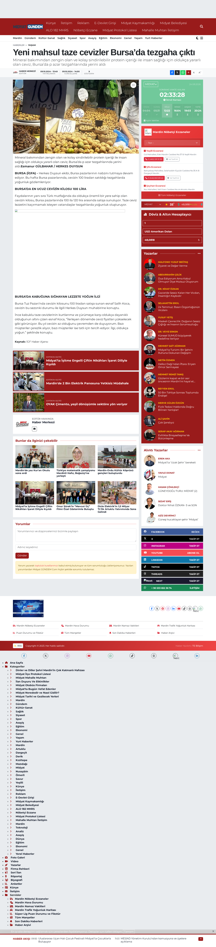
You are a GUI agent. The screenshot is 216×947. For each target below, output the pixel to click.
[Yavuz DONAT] (150, 474)
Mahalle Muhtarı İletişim (160, 30)
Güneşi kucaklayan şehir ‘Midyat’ (178, 519)
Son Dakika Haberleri (123, 633)
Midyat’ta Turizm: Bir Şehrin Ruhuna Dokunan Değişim (175, 351)
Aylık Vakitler (152, 120)
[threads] (153, 655)
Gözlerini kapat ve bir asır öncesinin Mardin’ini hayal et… (176, 380)
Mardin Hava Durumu (77, 625)
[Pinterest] (162, 608)
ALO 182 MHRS (57, 30)
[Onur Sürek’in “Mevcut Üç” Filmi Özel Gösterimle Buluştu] (76, 492)
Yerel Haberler (24, 853)
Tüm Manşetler (73, 633)
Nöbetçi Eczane (85, 30)
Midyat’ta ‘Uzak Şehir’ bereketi (177, 462)
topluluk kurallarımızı (47, 565)
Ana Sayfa (16, 662)
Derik (19, 756)
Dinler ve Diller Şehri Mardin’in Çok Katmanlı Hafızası (50, 670)
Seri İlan (15, 872)
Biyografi (16, 880)
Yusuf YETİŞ (165, 317)
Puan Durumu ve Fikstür (29, 633)
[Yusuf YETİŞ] (150, 320)
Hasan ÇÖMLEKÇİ (168, 487)
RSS (19, 646)
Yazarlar (15, 865)
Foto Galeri (17, 857)
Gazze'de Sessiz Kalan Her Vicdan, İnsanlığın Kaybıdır (179, 294)
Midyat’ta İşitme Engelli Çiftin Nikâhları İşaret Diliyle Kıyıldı (33, 508)
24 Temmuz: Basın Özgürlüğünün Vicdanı (179, 309)
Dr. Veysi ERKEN (168, 331)
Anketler (16, 883)
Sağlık (61, 38)
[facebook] (24, 655)
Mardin (17, 38)
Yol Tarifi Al (173, 159)
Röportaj (16, 876)
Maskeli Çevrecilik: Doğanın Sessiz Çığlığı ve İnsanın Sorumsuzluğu (179, 323)
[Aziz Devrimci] (150, 517)
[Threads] (189, 608)
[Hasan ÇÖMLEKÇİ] (150, 488)
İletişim (66, 23)
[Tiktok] (184, 608)
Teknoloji (21, 827)
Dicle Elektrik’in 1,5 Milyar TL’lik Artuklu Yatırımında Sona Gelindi (117, 509)
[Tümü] (199, 253)
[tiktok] (132, 655)
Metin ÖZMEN (166, 360)
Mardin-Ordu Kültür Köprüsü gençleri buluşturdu (115, 472)
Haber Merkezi (43, 422)
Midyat (162, 476)
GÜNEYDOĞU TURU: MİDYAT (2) (177, 491)
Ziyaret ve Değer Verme (172, 265)
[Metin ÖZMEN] (150, 363)
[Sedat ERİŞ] (150, 503)
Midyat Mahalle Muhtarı (30, 677)
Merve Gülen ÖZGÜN (171, 403)
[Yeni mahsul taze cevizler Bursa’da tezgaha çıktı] (76, 116)
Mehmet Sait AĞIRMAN (171, 346)
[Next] (195, 608)
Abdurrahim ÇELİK (170, 274)
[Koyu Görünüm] (197, 38)
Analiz (19, 831)
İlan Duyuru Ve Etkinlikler (32, 681)
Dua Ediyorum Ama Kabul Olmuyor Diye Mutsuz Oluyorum (178, 280)
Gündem (30, 38)
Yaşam (138, 38)
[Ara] (201, 26)
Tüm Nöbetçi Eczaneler (173, 195)
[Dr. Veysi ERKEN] (150, 334)
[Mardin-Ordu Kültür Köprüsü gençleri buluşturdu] (117, 456)
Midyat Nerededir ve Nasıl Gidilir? (37, 692)
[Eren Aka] (150, 460)
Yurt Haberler (153, 38)
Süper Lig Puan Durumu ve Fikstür (37, 913)
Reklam (83, 23)
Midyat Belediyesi (173, 23)
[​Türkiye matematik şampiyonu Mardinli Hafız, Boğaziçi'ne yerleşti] (76, 456)
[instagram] (67, 655)
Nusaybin (21, 771)
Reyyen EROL (166, 388)
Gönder (22, 555)
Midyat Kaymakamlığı (138, 23)
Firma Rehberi (19, 868)
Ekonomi (116, 38)
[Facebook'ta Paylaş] (172, 72)
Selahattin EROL (168, 303)
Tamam (129, 931)
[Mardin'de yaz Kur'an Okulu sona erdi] (34, 456)
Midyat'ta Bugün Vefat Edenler (35, 689)
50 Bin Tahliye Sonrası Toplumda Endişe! (178, 394)
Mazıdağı (21, 763)
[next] (175, 655)
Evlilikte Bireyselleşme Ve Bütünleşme (174, 437)
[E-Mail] (34, 428)
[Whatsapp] (200, 608)
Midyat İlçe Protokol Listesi (33, 674)
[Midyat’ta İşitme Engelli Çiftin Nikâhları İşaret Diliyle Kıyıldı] (34, 492)
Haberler (18, 45)
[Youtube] (178, 608)
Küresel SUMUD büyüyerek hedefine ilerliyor (174, 337)
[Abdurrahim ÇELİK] (150, 277)
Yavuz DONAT (166, 473)
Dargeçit (21, 752)
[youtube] (88, 655)
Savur (19, 778)
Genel (128, 38)
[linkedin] (197, 655)
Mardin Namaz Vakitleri (126, 625)
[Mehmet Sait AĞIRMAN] (150, 349)
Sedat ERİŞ (164, 501)
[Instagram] (168, 608)
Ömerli (20, 775)
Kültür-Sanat (46, 38)
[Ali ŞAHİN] (150, 420)
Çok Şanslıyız (166, 422)
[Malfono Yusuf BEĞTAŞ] (150, 263)
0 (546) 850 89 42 (155, 178)
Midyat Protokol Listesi (120, 30)
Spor (83, 38)
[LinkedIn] (173, 608)
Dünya (19, 838)
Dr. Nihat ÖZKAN (168, 289)
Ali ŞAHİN (164, 419)
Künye (51, 23)
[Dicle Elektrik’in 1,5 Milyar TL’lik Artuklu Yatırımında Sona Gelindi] (117, 492)
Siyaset (72, 38)
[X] (157, 608)
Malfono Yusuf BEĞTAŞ (173, 262)
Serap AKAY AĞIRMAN (171, 431)
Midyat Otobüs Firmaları (31, 685)
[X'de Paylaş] (177, 72)
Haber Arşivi (167, 633)
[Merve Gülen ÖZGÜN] (150, 406)
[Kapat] (214, 931)
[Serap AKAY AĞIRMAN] (150, 434)
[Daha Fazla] (188, 72)
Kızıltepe (21, 760)
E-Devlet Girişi (105, 23)
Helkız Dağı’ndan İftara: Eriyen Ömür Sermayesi (177, 366)
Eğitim (103, 38)
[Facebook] (151, 608)
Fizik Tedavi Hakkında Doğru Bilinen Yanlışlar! (176, 408)
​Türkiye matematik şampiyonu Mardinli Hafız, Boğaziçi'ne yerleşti (76, 473)
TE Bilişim (197, 646)
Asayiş (92, 38)
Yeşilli (19, 782)
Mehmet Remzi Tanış (170, 374)
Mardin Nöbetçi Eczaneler (31, 625)
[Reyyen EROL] (150, 391)
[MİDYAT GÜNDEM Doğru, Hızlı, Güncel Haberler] (28, 26)
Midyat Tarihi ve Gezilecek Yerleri (37, 696)
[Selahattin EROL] (150, 306)
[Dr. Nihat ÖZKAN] (150, 292)
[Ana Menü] (201, 38)
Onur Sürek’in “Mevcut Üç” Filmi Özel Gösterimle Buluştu (75, 508)
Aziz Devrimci (167, 515)
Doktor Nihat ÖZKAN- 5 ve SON (177, 505)
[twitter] (45, 655)
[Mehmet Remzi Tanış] (150, 377)
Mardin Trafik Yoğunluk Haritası (178, 625)
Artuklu (20, 748)
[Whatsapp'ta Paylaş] (182, 72)
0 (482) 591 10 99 (155, 159)
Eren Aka (164, 458)
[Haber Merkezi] (22, 424)
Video (14, 861)
